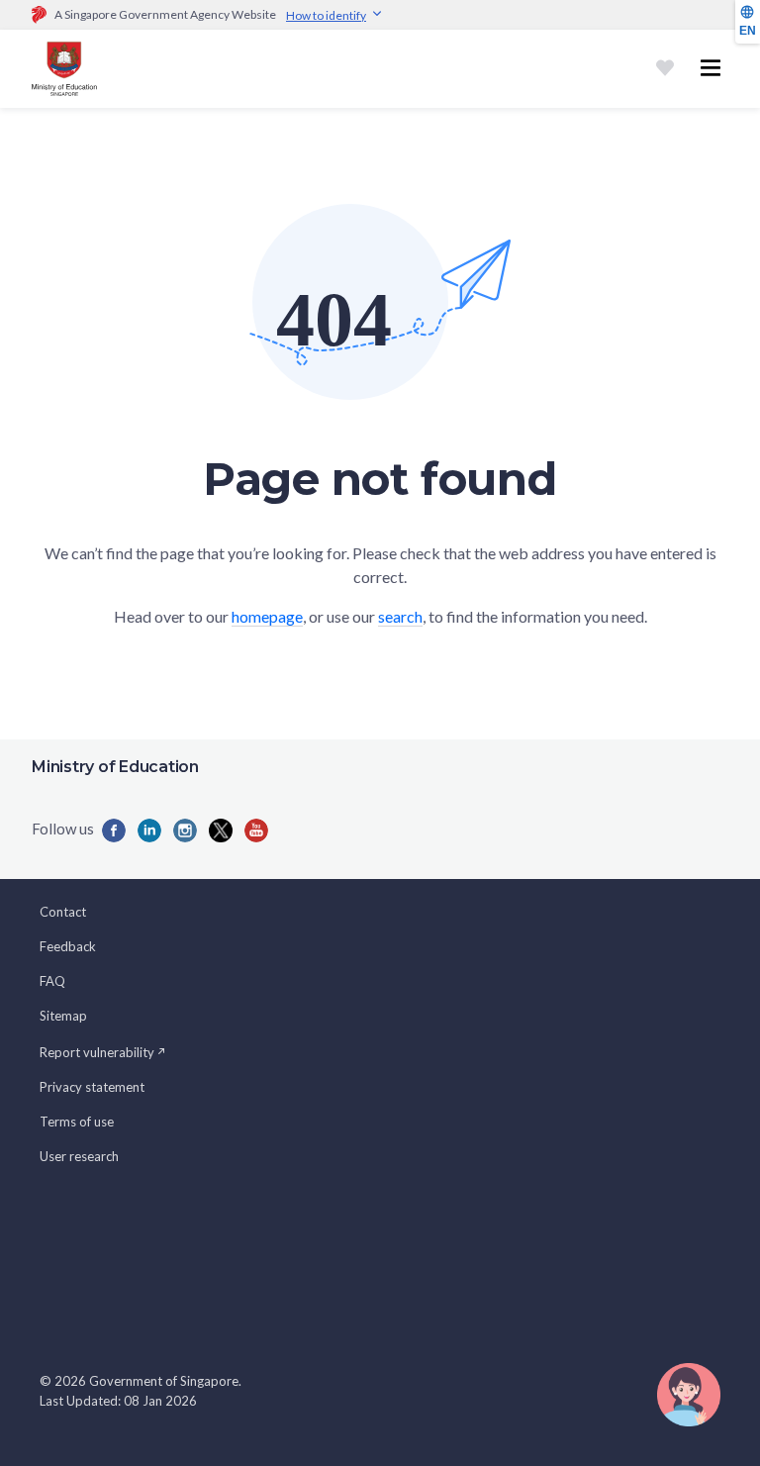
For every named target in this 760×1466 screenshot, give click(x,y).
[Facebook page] (114, 830)
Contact (63, 912)
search (400, 616)
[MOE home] (64, 69)
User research (79, 1156)
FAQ (52, 981)
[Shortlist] (665, 68)
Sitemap (63, 1016)
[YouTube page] (256, 830)
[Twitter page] (221, 830)
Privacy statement (92, 1087)
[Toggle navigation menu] (710, 68)
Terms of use (77, 1121)
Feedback (68, 946)
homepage (267, 616)
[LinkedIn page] (149, 830)
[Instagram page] (185, 830)
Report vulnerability (97, 1052)
